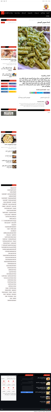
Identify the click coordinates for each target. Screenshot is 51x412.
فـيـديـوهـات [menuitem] (37, 12)
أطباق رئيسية (5, 200)
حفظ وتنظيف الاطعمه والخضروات (10, 226)
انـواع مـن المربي (7, 214)
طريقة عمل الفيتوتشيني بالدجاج (10, 144)
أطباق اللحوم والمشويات (12, 198)
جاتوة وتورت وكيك (7, 222)
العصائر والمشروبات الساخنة (11, 210)
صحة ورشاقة (9, 234)
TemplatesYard (42, 409)
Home (2, 409)
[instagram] (3, 1)
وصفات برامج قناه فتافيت (12, 279)
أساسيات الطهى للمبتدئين (12, 189)
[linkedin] (4, 89)
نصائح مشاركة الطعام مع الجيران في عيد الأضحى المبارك (8, 60)
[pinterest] (1, 1)
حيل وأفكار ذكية (13, 230)
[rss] (12, 92)
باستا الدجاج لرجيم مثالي (41, 377)
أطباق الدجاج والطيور (12, 196)
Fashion (10, 292)
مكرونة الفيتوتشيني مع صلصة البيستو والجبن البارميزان (40, 388)
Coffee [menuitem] (47, 16)
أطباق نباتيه (14, 202)
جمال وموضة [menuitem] (30, 12)
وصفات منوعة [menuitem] (17, 12)
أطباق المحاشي (4, 198)
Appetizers (14, 290)
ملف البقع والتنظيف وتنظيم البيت (10, 251)
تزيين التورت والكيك (13, 218)
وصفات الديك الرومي (12, 271)
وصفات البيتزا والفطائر (12, 269)
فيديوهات (14, 241)
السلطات (3, 206)
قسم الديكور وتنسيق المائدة (7, 241)
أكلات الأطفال (5, 204)
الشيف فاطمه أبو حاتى (8, 208)
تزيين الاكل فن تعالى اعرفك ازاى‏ (11, 216)
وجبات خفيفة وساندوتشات (12, 267)
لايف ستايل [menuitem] (24, 12)
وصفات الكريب (4, 275)
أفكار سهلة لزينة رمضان (12, 204)
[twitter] (4, 1)
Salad (6, 296)
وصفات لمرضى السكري (12, 284)
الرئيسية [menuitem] (47, 12)
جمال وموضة (14, 224)
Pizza (15, 296)
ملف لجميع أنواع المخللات (12, 263)
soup (11, 298)
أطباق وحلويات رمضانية (7, 202)
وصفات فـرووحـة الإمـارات (12, 281)
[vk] (4, 92)
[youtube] (4, 83)
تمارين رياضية (14, 222)
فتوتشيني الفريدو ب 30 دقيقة (40, 382)
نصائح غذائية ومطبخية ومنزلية (11, 265)
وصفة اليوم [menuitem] (43, 12)
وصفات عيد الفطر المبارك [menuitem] (8, 12)
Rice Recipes (10, 296)
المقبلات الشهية (5, 212)
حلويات (8, 228)
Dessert (14, 292)
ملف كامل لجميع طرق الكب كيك (11, 259)
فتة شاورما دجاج (9, 151)
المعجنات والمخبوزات (12, 212)
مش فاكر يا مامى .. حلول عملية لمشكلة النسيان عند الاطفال (7, 75)
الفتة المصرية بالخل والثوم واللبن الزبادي (7, 166)
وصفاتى (7, 288)
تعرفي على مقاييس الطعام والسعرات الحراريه (10, 220)
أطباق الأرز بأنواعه (13, 191)
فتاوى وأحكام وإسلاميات (12, 239)
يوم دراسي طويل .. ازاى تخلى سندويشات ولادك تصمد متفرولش (6, 69)
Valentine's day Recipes (12, 300)
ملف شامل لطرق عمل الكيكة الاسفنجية (9, 255)
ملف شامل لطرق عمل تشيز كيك (11, 257)
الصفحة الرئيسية (47, 19)
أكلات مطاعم (8, 206)
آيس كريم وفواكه (13, 187)
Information (14, 294)
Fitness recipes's (5, 292)
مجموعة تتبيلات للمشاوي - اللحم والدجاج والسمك (9, 245)
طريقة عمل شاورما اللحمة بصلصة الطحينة (7, 161)
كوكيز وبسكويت (13, 243)
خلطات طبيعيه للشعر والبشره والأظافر (10, 232)
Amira (49, 24)
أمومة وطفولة (13, 214)
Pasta (5, 294)
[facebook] (6, 1)
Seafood (14, 298)
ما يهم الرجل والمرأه (6, 243)
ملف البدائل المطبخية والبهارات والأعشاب (9, 249)
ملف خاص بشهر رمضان (12, 253)
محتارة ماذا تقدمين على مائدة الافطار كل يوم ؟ (9, 247)
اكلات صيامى (14, 206)
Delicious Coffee (8, 290)
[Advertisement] (17, 10)
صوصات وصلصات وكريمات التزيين (10, 236)
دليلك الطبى (14, 234)
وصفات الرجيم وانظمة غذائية (11, 273)
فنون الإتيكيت (5, 239)
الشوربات (14, 208)
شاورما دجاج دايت (8, 155)
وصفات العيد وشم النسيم (12, 275)
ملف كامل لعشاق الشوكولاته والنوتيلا (10, 261)
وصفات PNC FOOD (12, 288)
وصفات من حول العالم (12, 286)
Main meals (9, 294)
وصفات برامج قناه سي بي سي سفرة (10, 277)
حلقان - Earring (13, 228)
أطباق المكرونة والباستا (40, 19)
